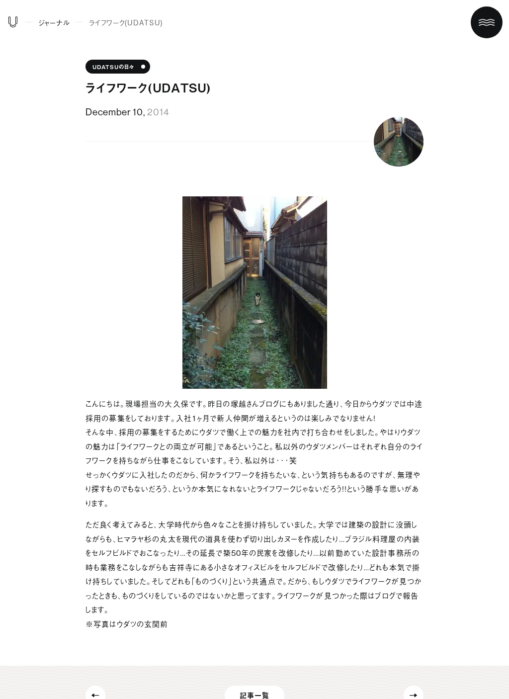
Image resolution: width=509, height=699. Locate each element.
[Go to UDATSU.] (12, 24)
